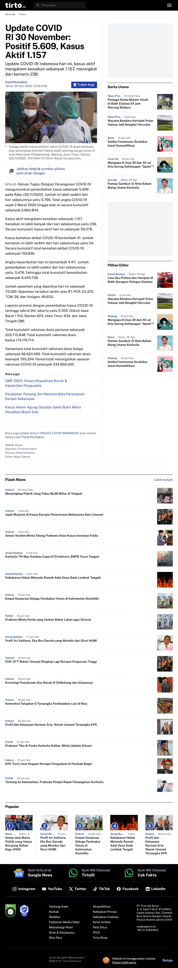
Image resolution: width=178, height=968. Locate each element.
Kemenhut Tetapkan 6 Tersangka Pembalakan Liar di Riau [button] (46, 704)
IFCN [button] (96, 932)
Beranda (10, 14)
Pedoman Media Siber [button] (64, 922)
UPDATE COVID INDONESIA (59, 433)
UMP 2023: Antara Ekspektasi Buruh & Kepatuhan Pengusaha (36, 383)
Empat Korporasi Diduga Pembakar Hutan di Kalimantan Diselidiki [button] (52, 599)
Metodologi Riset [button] (61, 927)
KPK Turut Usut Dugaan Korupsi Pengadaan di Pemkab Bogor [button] (48, 764)
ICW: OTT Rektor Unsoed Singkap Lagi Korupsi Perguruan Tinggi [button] (51, 662)
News (22, 14)
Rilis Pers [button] (55, 938)
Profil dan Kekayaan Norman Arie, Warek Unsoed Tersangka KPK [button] (51, 725)
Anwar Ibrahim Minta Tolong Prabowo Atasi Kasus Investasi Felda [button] (51, 535)
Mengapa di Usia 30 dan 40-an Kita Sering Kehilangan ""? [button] (131, 164)
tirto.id (10, 184)
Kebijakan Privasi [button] (105, 912)
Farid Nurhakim (16, 82)
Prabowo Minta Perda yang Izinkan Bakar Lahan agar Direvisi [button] (48, 620)
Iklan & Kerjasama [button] (61, 932)
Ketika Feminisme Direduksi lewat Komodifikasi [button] (127, 143)
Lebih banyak (163, 480)
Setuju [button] (167, 960)
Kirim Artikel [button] (102, 922)
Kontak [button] (54, 912)
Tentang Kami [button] (58, 906)
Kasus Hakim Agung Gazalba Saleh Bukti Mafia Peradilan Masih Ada (43, 409)
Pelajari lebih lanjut (124, 962)
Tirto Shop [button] (100, 938)
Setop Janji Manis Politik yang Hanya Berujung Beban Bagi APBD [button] (18, 843)
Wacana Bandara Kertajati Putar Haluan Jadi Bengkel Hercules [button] (130, 122)
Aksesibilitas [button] (102, 906)
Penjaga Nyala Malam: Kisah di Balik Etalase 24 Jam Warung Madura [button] (128, 103)
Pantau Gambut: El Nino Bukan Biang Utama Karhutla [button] (129, 185)
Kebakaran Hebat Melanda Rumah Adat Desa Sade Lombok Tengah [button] (53, 578)
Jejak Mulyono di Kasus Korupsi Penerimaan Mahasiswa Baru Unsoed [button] (54, 514)
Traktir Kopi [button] (86, 85)
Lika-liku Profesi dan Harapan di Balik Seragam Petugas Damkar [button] (130, 280)
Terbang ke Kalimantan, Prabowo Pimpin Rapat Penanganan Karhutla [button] (54, 782)
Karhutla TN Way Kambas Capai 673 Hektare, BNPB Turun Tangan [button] (52, 556)
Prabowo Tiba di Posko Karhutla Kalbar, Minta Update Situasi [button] (48, 746)
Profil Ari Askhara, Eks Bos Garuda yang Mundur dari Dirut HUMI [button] (51, 641)
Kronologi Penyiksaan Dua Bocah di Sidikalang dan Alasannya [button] (49, 683)
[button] (15, 5)
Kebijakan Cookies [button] (106, 917)
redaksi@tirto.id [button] (146, 926)
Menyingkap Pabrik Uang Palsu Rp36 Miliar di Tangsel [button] (43, 493)
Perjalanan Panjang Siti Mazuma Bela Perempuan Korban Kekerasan (44, 396)
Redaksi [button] (54, 917)
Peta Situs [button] (100, 927)
